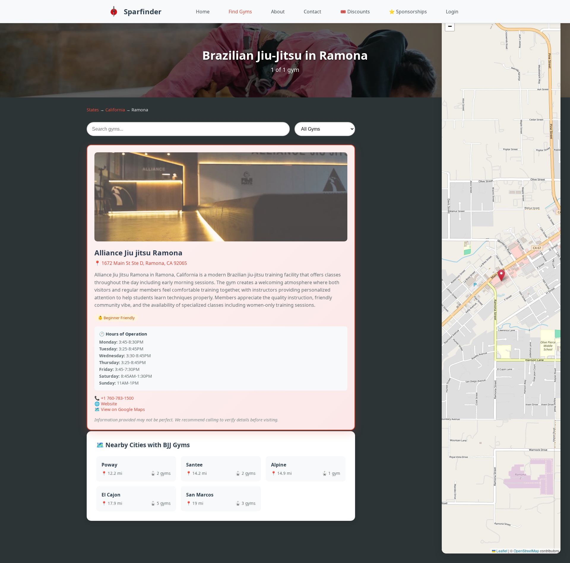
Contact (312, 11)
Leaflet (501, 550)
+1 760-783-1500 (117, 398)
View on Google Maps (123, 409)
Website (109, 404)
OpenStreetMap (526, 550)
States (93, 110)
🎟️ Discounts (355, 11)
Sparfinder (143, 11)
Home (203, 11)
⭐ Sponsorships (408, 11)
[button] (501, 275)
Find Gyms (240, 11)
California (115, 110)
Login (452, 11)
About (278, 11)
